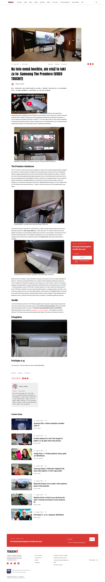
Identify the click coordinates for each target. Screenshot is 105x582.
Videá (25, 2)
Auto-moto (55, 2)
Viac (82, 2)
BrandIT (36, 560)
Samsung (42, 2)
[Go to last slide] (12, 338)
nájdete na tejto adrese (39, 310)
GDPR (55, 562)
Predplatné (37, 562)
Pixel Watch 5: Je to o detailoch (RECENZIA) (49, 515)
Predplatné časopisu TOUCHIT (61, 555)
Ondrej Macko (20, 84)
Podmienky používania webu (60, 557)
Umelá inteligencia (64, 2)
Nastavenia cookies (58, 564)
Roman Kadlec (37, 517)
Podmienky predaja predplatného (61, 560)
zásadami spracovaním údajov (79, 542)
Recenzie (19, 2)
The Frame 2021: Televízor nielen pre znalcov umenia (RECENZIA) (27, 365)
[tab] (34, 355)
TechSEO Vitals (22, 577)
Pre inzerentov (38, 557)
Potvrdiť (82, 257)
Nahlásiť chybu (15, 378)
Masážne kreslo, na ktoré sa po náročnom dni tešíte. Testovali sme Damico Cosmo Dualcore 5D (49, 500)
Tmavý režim (92, 560)
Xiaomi (48, 2)
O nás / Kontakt (38, 555)
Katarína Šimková (38, 458)
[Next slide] (65, 338)
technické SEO (10, 577)
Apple (30, 2)
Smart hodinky (75, 2)
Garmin (36, 2)
